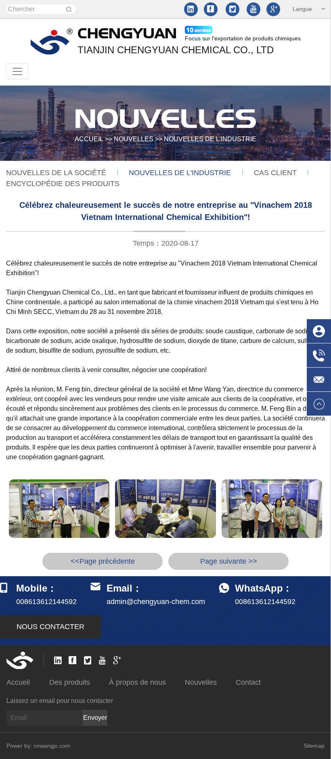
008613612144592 (265, 602)
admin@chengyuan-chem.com (156, 602)
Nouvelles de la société (56, 173)
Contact (248, 682)
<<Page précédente (103, 561)
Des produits (69, 682)
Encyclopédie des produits (62, 184)
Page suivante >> (228, 561)
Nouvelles (133, 139)
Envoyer (95, 717)
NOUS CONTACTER (50, 627)
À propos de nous (137, 682)
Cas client (275, 173)
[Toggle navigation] (17, 71)
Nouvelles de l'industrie (210, 139)
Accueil (89, 139)
